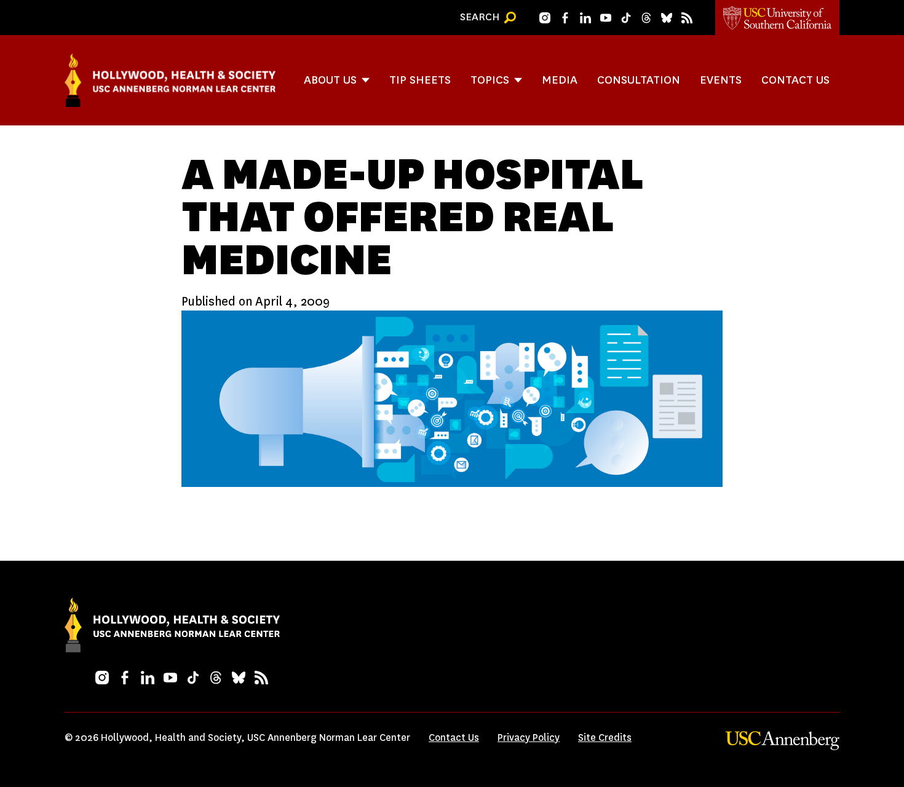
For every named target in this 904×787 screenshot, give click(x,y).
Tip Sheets (420, 79)
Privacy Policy (529, 737)
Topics (489, 79)
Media (559, 79)
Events (721, 79)
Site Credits (605, 737)
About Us (330, 79)
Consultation (638, 79)
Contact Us (795, 79)
